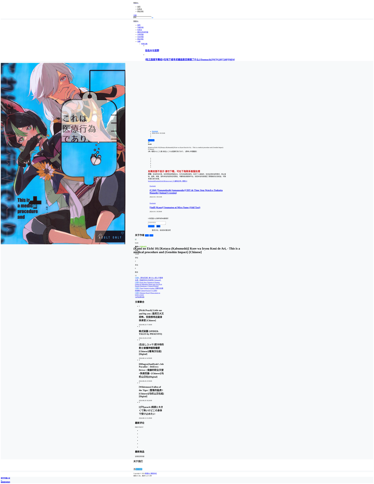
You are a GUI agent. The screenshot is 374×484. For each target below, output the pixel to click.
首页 (138, 7)
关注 (147, 235)
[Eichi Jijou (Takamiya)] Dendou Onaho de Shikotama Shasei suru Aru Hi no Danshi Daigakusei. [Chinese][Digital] (148, 284)
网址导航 (140, 11)
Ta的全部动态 (139, 297)
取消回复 (151, 226)
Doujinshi (155, 131)
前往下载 (151, 140)
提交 (158, 226)
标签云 (139, 9)
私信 (151, 235)
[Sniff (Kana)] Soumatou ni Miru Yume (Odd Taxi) (175, 207)
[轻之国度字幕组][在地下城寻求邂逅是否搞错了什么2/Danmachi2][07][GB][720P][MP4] (190, 59)
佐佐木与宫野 (152, 50)
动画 (138, 41)
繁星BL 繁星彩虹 (151, 473)
